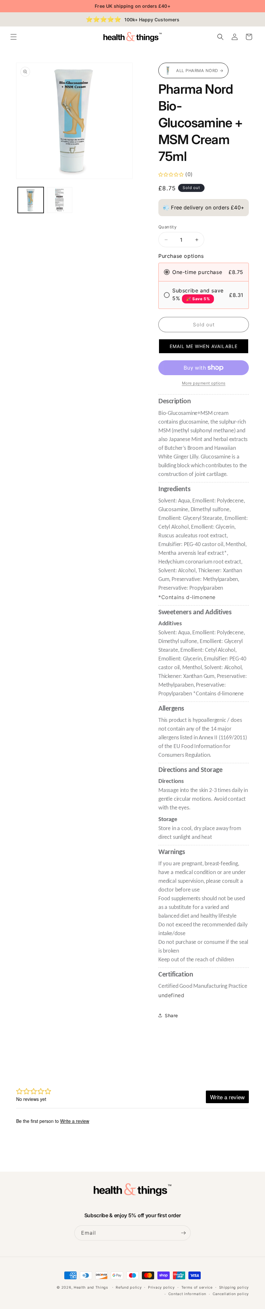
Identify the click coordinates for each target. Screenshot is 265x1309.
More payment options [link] (204, 383)
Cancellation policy (231, 1294)
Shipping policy (234, 1287)
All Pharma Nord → (200, 70)
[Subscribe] (183, 1232)
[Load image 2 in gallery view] (60, 200)
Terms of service (197, 1287)
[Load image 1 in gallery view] (31, 200)
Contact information (187, 1294)
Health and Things (91, 1287)
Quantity (167, 226)
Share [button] (171, 1015)
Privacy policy (161, 1287)
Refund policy (129, 1287)
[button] (13, 37)
